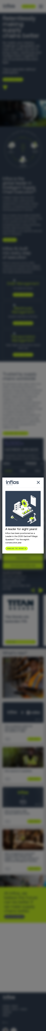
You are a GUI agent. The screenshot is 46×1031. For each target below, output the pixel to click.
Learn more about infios (14, 433)
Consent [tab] (8, 471)
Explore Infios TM (22, 355)
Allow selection (23, 558)
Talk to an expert (13, 916)
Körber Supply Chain (15, 1009)
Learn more (8, 240)
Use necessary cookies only (23, 565)
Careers (7, 1012)
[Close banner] (42, 464)
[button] (32, 590)
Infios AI (36, 266)
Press (6, 1015)
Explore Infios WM (22, 323)
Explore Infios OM (22, 295)
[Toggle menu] (40, 6)
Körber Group (10, 1006)
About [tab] (38, 471)
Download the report (15, 548)
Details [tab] (23, 471)
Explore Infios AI (11, 79)
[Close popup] (38, 482)
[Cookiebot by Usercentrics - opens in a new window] (27, 463)
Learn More (11, 642)
